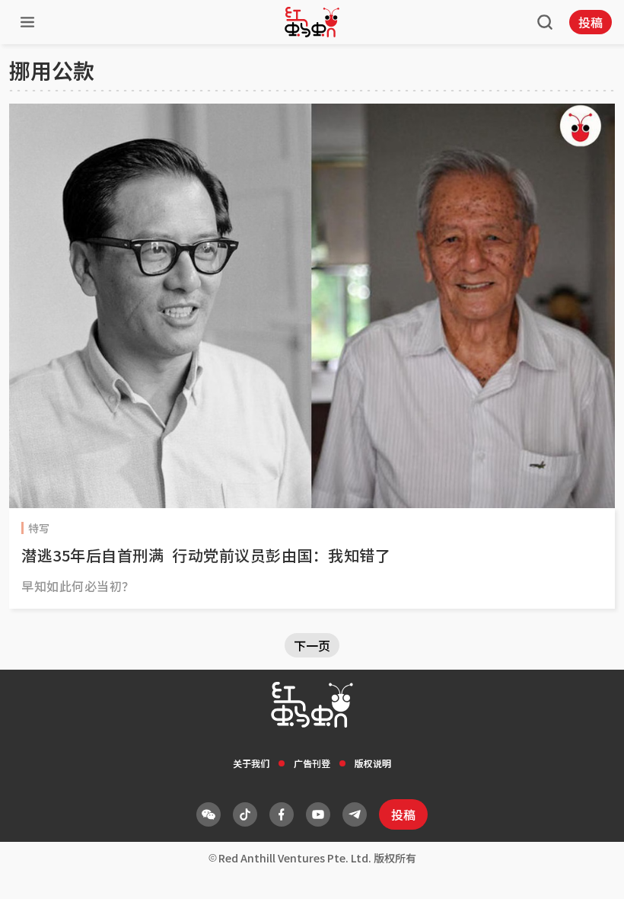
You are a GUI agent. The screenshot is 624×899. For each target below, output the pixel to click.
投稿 (590, 22)
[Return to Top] (589, 871)
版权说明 (373, 763)
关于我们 (251, 763)
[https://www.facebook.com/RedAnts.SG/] (281, 814)
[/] (312, 22)
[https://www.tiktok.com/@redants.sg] (245, 814)
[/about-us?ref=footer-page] (208, 814)
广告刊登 (312, 763)
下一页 (312, 645)
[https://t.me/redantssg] (354, 814)
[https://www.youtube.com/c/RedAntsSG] (318, 814)
